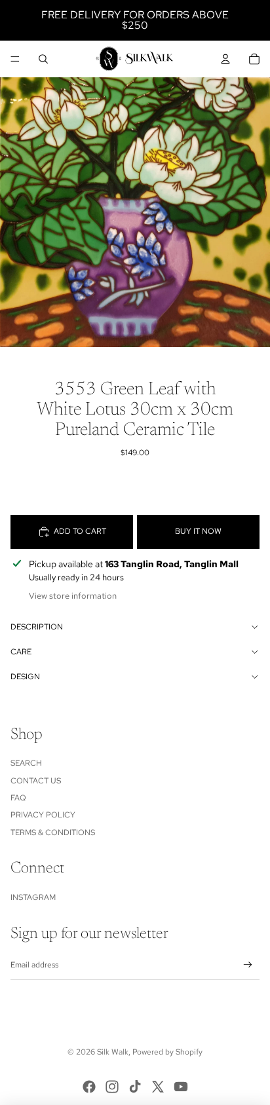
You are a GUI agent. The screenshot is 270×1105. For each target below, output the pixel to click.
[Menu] (15, 59)
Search (26, 763)
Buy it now (198, 531)
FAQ (18, 798)
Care (20, 651)
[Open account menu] (225, 59)
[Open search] (43, 59)
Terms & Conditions (52, 832)
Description (36, 627)
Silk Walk (112, 1052)
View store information (73, 595)
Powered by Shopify (167, 1052)
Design (25, 676)
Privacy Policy (42, 815)
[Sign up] (248, 965)
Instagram (33, 897)
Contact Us (35, 781)
